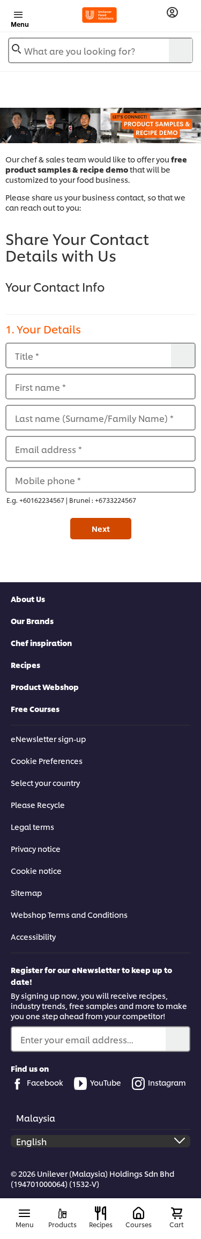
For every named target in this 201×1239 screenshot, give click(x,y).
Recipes (25, 664)
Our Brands (32, 620)
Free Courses (35, 708)
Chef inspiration (41, 642)
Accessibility (33, 936)
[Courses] (138, 1213)
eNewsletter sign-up (48, 738)
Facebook (45, 1082)
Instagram (167, 1082)
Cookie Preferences (47, 760)
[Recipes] (100, 1213)
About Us (28, 598)
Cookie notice (36, 870)
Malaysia (35, 1117)
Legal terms (32, 826)
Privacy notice (36, 848)
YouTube (105, 1082)
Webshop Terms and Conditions (69, 914)
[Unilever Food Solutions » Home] (99, 15)
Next (101, 528)
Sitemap (26, 892)
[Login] (172, 12)
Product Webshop (45, 686)
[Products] (62, 1213)
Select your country (45, 782)
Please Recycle (38, 804)
